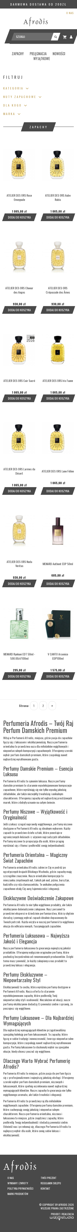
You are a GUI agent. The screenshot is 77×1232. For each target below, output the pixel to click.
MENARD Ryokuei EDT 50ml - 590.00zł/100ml (19, 656)
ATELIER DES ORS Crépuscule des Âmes (58, 290)
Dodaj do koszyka (19, 217)
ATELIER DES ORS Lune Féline (58, 471)
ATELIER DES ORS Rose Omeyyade (19, 197)
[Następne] (52, 705)
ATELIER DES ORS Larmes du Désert (19, 471)
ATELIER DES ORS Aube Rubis (58, 197)
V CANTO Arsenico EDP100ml (58, 656)
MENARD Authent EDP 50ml (58, 563)
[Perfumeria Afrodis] (35, 21)
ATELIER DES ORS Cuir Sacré (19, 380)
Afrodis (62, 1204)
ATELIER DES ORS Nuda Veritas (19, 563)
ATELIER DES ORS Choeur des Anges (19, 290)
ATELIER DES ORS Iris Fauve (58, 380)
